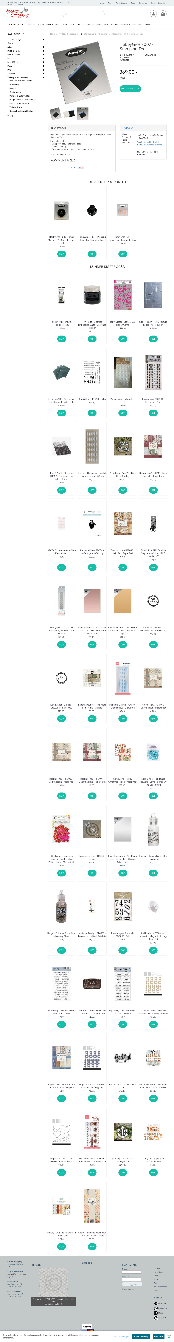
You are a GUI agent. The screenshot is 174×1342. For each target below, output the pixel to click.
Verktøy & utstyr (17, 107)
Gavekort (11, 43)
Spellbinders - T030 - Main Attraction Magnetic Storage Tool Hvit (153, 936)
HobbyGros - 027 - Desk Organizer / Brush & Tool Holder (61, 630)
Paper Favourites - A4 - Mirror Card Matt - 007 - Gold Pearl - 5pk (122, 630)
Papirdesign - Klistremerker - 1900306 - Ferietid (122, 1012)
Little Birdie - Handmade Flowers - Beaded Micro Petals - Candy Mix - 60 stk (61, 859)
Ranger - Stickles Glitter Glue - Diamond (153, 857)
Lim (8, 58)
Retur (156, 1283)
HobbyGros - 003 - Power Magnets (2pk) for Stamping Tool (61, 240)
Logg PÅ (161, 3)
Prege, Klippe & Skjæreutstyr (22, 100)
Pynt (9, 70)
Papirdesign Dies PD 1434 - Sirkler (92, 857)
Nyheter (102, 3)
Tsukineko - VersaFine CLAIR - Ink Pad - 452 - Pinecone (92, 1012)
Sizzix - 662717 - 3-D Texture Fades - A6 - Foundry (153, 323)
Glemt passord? (128, 1289)
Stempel (11, 73)
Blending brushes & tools (21, 81)
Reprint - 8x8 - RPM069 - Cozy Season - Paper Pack (61, 780)
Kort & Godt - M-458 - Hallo (92, 399)
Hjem (52, 34)
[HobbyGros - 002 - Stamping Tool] (82, 73)
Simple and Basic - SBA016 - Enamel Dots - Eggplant (92, 1086)
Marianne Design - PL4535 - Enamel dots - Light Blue (122, 706)
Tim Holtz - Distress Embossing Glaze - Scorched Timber (92, 324)
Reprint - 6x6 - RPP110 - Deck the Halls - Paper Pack (153, 474)
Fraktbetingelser (122, 3)
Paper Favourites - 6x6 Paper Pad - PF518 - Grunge (92, 706)
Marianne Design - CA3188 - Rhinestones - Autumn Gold (92, 1160)
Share (72, 167)
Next (119, 73)
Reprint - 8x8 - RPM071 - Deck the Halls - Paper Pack (92, 780)
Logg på (157, 1276)
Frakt (156, 1279)
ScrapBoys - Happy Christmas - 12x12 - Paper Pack (122, 780)
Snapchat (162, 1317)
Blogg (133, 3)
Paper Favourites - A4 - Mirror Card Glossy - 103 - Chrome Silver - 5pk (122, 859)
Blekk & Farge (13, 51)
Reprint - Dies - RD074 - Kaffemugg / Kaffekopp (92, 552)
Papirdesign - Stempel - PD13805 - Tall (122, 935)
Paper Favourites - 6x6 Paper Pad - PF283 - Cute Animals (153, 1086)
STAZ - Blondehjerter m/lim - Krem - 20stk (61, 552)
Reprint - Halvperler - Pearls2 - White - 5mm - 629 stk (92, 474)
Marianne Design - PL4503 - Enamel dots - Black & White (92, 935)
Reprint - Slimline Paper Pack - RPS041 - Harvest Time (92, 1234)
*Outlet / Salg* (14, 39)
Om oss (157, 1268)
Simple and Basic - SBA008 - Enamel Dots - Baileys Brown (153, 1012)
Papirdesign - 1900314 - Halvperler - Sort (153, 400)
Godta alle (158, 1336)
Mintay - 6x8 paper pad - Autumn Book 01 (153, 1160)
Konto (153, 3)
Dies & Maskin (13, 54)
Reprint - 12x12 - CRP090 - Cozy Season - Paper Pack (153, 706)
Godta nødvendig (141, 1336)
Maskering (14, 84)
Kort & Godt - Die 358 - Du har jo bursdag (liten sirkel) (153, 629)
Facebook (162, 1303)
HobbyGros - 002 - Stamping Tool (127, 34)
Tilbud (110, 3)
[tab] (81, 128)
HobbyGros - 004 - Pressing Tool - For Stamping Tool (92, 238)
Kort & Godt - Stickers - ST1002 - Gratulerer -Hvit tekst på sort (61, 476)
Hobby (10, 115)
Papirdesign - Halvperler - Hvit (123, 400)
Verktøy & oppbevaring (17, 77)
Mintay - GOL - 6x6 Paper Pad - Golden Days (61, 1234)
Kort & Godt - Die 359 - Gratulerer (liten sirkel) (61, 706)
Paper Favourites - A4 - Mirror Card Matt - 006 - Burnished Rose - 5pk (92, 630)
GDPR (156, 1290)
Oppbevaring (15, 92)
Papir (9, 66)
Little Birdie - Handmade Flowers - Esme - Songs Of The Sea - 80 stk (153, 781)
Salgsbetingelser (160, 1287)
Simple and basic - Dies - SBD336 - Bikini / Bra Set (61, 1160)
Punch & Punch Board (19, 103)
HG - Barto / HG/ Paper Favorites (127, 57)
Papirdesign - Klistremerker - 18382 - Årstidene (61, 1012)
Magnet (13, 88)
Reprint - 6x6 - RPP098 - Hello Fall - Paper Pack (122, 552)
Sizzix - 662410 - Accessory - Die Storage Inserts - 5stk (61, 400)
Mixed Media (12, 62)
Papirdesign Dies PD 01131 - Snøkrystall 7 (123, 1160)
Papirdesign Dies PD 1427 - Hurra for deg (123, 474)
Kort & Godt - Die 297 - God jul (122, 1086)
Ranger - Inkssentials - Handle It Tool (61, 323)
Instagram (162, 1308)
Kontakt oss (143, 3)
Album (10, 47)
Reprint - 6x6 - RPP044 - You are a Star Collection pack (61, 1086)
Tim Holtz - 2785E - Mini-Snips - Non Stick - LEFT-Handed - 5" (153, 553)
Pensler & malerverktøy (20, 96)
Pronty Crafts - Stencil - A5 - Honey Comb (122, 323)
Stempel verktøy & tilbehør (21, 111)
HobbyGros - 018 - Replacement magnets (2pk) (122, 238)
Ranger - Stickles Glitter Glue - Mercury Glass (61, 935)
